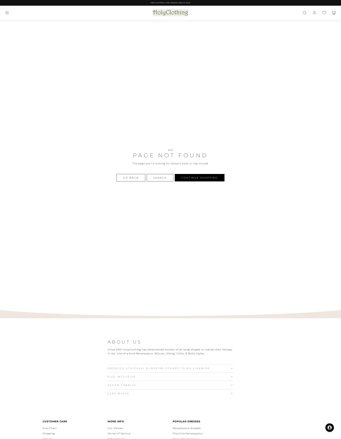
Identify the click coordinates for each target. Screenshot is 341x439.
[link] (314, 13)
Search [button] (160, 177)
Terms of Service (119, 433)
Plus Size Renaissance (188, 433)
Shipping (49, 433)
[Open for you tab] (329, 427)
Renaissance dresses (187, 428)
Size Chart (50, 428)
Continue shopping (199, 177)
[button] (7, 13)
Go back (131, 177)
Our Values (115, 428)
